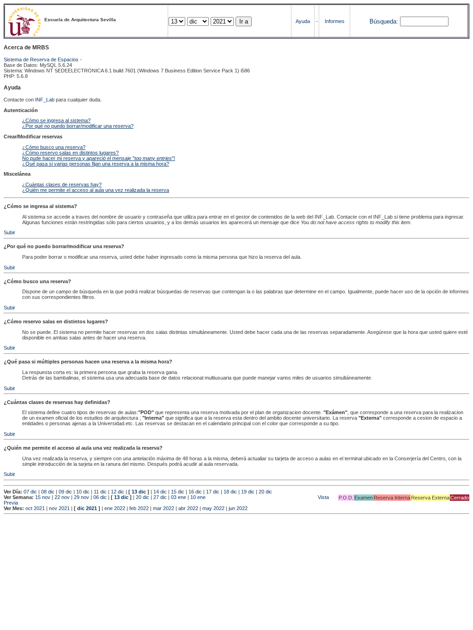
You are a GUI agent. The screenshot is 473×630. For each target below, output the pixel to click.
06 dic (100, 497)
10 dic (83, 491)
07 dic (30, 491)
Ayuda (303, 21)
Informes (335, 21)
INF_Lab (45, 99)
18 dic (230, 491)
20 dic (265, 491)
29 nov (81, 497)
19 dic (248, 491)
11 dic (100, 491)
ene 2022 (114, 508)
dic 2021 (87, 508)
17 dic (212, 491)
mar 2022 (163, 508)
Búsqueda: (384, 21)
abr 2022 (188, 508)
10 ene (198, 497)
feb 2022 (139, 508)
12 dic (117, 491)
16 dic (195, 491)
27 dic (160, 497)
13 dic (139, 491)
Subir (9, 232)
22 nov (62, 497)
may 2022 (213, 508)
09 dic (65, 491)
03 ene (178, 497)
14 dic (160, 491)
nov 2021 (59, 508)
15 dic (177, 491)
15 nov (42, 497)
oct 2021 (35, 508)
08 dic (48, 491)
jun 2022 (238, 508)
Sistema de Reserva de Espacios (41, 59)
